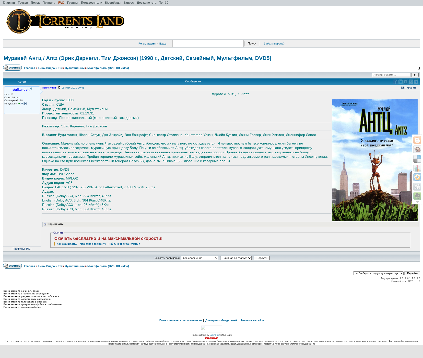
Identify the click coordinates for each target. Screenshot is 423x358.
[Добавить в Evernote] (417, 196)
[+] (22, 103)
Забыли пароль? (274, 43)
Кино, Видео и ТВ (50, 68)
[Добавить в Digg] (417, 186)
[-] (25, 103)
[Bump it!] (417, 168)
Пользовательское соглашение (180, 320)
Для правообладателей (221, 320)
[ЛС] (28, 248)
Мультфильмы (74, 68)
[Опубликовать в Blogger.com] (417, 140)
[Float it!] (417, 177)
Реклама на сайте (252, 320)
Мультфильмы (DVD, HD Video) (108, 68)
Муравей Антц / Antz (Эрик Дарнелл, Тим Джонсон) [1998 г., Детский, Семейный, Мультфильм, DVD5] (137, 58)
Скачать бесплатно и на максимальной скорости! (108, 238)
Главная (29, 68)
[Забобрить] (417, 149)
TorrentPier (214, 335)
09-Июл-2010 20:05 (73, 87)
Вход (162, 43)
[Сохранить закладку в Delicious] (417, 159)
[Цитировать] (409, 87)
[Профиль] (18, 248)
